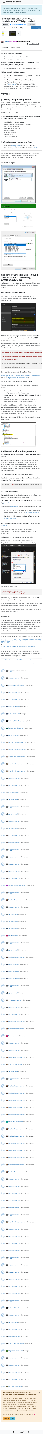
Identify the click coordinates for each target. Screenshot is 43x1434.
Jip (9, 799)
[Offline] (3, 41)
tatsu (10, 792)
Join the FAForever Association (23, 660)
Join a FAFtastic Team (7, 660)
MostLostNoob (13, 900)
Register (6, 1418)
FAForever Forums (13, 2)
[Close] (39, 1392)
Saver (10, 1336)
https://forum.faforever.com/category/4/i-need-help (18, 646)
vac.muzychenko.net (32, 512)
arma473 (11, 1064)
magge (7, 41)
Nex (9, 935)
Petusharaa (12, 728)
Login (12, 1418)
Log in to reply (36, 28)
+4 (19, 33)
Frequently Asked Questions (18, 24)
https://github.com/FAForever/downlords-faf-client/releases (20, 375)
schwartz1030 (13, 885)
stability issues (16, 146)
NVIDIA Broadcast (10, 518)
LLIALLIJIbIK (12, 685)
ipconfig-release (13, 742)
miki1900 (11, 1386)
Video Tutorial (12, 84)
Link (35, 148)
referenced (16, 678)
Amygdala (11, 1000)
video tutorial (14, 506)
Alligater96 (11, 1351)
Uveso (10, 706)
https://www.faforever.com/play (18, 378)
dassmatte (11, 1122)
